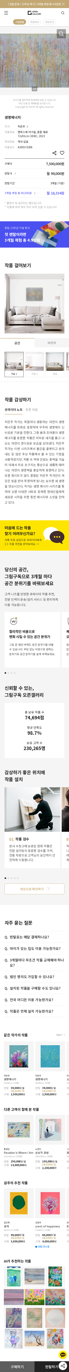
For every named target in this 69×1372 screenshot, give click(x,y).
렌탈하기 (51, 1366)
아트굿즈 (49, 22)
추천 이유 (31, 410)
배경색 (52, 342)
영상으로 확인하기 (32, 889)
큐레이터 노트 (13, 410)
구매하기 (17, 1366)
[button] (5, 673)
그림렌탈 (19, 22)
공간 (17, 343)
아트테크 (34, 22)
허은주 (21, 126)
